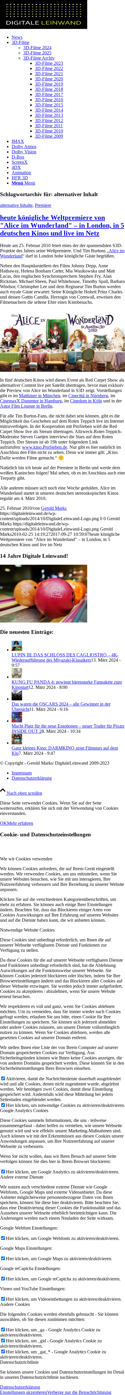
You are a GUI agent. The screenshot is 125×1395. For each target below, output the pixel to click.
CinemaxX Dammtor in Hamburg (31, 400)
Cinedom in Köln (86, 400)
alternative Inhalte (16, 205)
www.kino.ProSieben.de (44, 447)
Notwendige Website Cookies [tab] (27, 929)
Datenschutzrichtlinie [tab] (19, 1362)
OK (3, 823)
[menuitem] (68, 37)
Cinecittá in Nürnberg (88, 395)
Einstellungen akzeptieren (23, 1392)
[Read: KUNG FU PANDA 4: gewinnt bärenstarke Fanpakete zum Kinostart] (17, 676)
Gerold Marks (54, 508)
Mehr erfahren (20, 823)
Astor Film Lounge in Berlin (26, 406)
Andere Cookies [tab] (15, 1304)
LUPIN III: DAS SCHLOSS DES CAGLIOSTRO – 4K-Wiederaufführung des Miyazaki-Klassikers (65, 657)
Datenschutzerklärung (20, 1387)
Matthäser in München (39, 395)
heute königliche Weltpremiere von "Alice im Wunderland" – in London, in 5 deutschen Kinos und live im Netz (62, 225)
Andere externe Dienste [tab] (21, 1177)
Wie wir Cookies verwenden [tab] (26, 858)
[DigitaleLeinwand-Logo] (43, 27)
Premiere (43, 205)
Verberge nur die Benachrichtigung (79, 1392)
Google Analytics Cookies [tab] (24, 1110)
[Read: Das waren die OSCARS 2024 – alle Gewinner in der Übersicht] (17, 698)
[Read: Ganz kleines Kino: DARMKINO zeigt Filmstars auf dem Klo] (17, 742)
